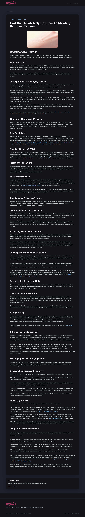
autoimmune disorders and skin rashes (19, 114)
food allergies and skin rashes (62, 112)
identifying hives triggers (24, 144)
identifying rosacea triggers (50, 142)
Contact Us (75, 3)
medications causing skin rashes (39, 114)
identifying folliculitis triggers (38, 144)
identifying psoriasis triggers (36, 142)
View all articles (12, 486)
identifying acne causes (63, 142)
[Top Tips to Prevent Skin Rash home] (11, 3)
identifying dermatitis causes (54, 144)
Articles (11, 11)
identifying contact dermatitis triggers (31, 185)
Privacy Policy (66, 513)
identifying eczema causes (22, 142)
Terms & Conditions (75, 513)
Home (69, 3)
